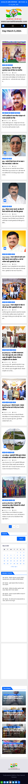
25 (4, 563)
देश (6, 254)
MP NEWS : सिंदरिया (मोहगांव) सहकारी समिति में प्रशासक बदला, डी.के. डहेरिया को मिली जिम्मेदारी (13, 698)
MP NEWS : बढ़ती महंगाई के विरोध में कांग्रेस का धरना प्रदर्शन (13, 714)
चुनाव (3, 500)
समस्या (22, 710)
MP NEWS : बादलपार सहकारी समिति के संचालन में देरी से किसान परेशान (13, 747)
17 (23, 558)
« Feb (12, 566)
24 (23, 560)
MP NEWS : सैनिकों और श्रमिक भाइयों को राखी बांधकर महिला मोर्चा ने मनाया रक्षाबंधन (14, 730)
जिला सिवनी (10, 694)
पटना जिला (4, 158)
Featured (6, 694)
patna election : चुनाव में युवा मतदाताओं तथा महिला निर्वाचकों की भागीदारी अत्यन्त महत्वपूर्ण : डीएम (13, 505)
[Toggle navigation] (13, 26)
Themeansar (13, 777)
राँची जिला (11, 402)
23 (20, 560)
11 (4, 558)
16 (20, 558)
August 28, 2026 (9, 700)
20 (11, 560)
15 (17, 558)
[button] (21, 25)
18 (4, 560)
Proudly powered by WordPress (9, 775)
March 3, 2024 (7, 72)
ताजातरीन (4, 254)
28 (14, 563)
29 (17, 563)
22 (17, 560)
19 (7, 560)
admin (15, 72)
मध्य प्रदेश (9, 254)
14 (14, 558)
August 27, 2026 (9, 717)
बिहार (7, 158)
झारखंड (4, 402)
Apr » (16, 566)
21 (14, 560)
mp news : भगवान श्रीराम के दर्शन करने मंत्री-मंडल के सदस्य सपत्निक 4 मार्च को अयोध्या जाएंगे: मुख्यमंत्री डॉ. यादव (13, 259)
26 (7, 563)
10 (23, 555)
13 (11, 558)
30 (20, 563)
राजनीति (10, 158)
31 (23, 563)
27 (11, 563)
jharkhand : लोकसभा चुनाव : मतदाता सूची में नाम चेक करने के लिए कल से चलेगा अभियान (13, 407)
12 (7, 558)
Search (4, 534)
